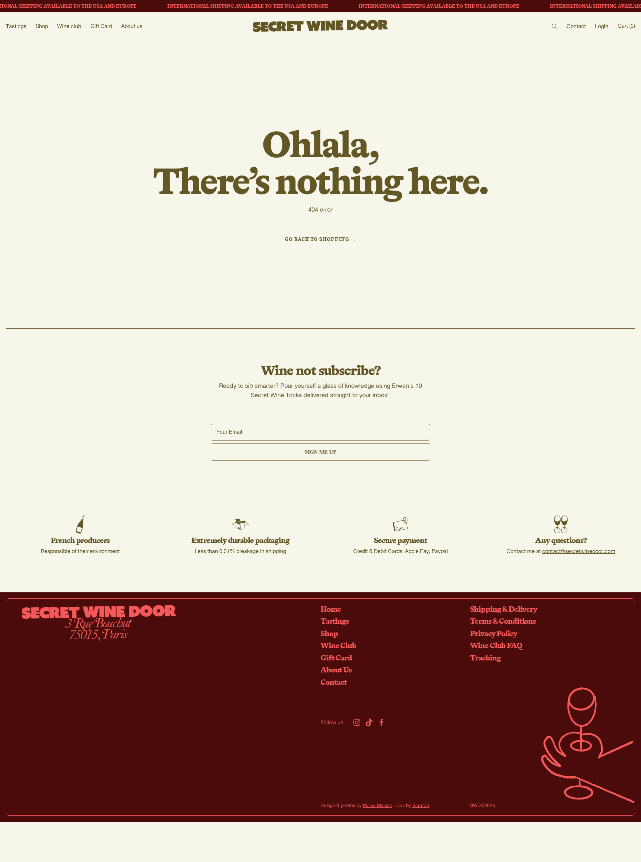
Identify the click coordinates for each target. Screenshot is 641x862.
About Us (336, 669)
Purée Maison (377, 805)
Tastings (16, 26)
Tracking (485, 657)
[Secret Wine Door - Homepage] (320, 26)
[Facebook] (381, 722)
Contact (576, 26)
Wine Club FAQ (496, 645)
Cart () (626, 25)
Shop (42, 26)
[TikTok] (369, 722)
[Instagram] (356, 722)
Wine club (69, 26)
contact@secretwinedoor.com (578, 551)
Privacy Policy (493, 633)
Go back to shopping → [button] (320, 239)
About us (131, 26)
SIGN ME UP (321, 452)
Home (330, 609)
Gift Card (101, 26)
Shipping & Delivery (503, 609)
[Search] (554, 26)
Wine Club (338, 645)
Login (601, 26)
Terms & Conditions (503, 621)
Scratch (420, 805)
